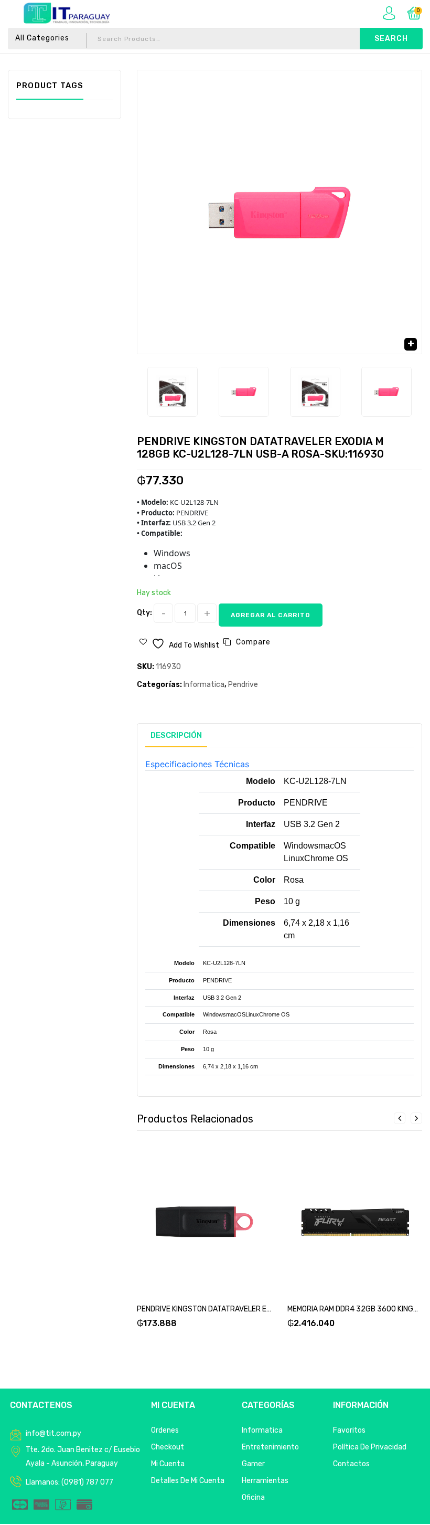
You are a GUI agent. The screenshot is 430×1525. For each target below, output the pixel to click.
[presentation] (399, 1118)
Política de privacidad (369, 1447)
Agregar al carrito (270, 615)
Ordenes (165, 1430)
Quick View (242, 1224)
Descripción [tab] (176, 735)
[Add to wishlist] (191, 1224)
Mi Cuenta (168, 1463)
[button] (410, 344)
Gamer (253, 1463)
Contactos (351, 1463)
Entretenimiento (270, 1447)
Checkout (167, 1447)
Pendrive (243, 684)
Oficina (253, 1497)
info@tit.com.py (53, 1433)
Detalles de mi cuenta (187, 1480)
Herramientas (265, 1480)
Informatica (204, 684)
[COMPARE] (217, 1224)
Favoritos (349, 1430)
